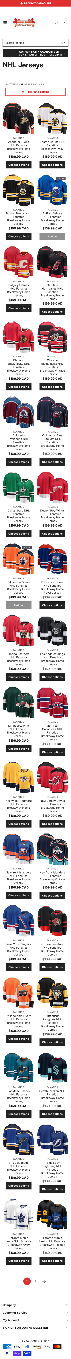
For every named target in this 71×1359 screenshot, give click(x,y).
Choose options (18, 164)
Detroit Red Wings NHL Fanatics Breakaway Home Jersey (52, 516)
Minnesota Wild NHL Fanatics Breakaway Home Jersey (18, 731)
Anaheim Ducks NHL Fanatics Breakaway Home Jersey (18, 147)
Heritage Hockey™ (39, 1341)
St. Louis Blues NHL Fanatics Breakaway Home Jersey (18, 1168)
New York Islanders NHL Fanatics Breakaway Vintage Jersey (52, 878)
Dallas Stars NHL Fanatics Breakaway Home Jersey (18, 516)
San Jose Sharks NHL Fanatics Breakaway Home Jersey (18, 1096)
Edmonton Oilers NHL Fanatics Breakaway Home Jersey (18, 587)
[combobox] (35, 42)
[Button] (6, 53)
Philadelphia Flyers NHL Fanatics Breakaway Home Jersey (18, 1021)
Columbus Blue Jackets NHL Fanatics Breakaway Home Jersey (52, 442)
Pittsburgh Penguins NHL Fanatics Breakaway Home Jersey (52, 1022)
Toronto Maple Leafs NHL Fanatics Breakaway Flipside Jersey (52, 1243)
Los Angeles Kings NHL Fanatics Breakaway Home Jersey (52, 659)
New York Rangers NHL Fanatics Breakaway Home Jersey (18, 949)
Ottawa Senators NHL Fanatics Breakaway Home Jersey (52, 949)
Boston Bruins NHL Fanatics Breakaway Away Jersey (52, 147)
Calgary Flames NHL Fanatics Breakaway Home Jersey (18, 290)
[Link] (24, 22)
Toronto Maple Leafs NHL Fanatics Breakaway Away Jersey (19, 1243)
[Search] (63, 42)
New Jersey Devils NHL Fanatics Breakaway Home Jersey (52, 806)
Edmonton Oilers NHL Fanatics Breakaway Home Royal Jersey (52, 587)
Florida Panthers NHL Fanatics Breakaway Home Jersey (18, 659)
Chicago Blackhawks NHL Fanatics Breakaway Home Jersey (18, 367)
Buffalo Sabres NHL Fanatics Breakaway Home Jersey (52, 218)
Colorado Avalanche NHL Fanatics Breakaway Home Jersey (18, 442)
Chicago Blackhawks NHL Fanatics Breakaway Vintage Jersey (52, 367)
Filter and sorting (38, 91)
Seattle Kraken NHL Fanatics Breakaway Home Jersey (52, 1096)
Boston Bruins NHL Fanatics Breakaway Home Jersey (18, 218)
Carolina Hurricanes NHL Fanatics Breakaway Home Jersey (52, 292)
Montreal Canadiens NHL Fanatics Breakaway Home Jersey (52, 732)
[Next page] (44, 1281)
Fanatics (18, 138)
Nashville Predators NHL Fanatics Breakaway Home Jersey (18, 806)
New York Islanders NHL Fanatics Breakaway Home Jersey (18, 878)
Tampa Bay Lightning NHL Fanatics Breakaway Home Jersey (52, 1169)
